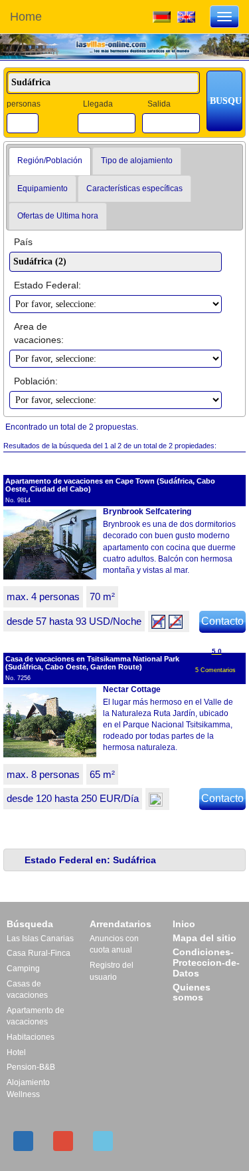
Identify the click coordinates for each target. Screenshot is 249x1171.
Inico (184, 924)
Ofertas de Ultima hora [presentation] (57, 215)
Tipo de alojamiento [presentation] (137, 160)
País (23, 241)
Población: (36, 381)
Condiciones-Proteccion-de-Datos (206, 962)
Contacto (222, 621)
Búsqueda (30, 924)
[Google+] (63, 1141)
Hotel (16, 1052)
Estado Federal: (47, 285)
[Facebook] (23, 1141)
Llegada (98, 104)
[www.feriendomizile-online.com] (161, 16)
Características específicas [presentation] (134, 188)
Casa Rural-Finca (38, 953)
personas (24, 104)
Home (26, 16)
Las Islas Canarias (40, 938)
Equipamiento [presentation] (42, 188)
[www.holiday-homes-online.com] (186, 16)
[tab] (50, 161)
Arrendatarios (120, 924)
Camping (23, 968)
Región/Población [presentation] (49, 160)
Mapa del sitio (204, 938)
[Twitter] (103, 1141)
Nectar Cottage (132, 689)
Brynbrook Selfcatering (147, 511)
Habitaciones (30, 1037)
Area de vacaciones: (39, 333)
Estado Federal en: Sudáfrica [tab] (90, 860)
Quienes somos (191, 992)
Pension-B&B (31, 1067)
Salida (159, 104)
